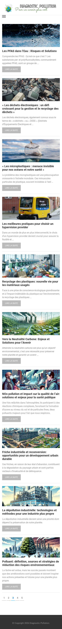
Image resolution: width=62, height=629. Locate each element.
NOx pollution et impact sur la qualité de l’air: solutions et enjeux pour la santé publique (31, 395)
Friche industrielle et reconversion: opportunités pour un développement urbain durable (30, 455)
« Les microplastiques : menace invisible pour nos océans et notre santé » (28, 167)
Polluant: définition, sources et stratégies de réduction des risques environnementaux (30, 563)
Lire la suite (11, 69)
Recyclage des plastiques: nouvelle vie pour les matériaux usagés (30, 283)
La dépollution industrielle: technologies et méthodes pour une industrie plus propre (29, 511)
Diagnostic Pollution (39, 623)
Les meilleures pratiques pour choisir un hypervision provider (27, 225)
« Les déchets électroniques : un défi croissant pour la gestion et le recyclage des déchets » (30, 108)
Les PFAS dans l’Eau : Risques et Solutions (29, 51)
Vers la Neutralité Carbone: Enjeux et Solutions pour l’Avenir (26, 340)
